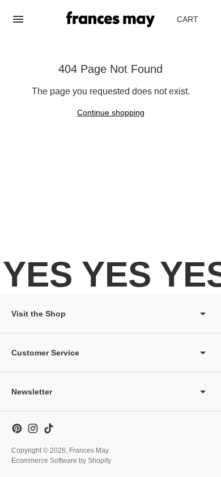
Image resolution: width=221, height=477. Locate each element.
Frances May (88, 450)
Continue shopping (110, 112)
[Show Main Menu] (18, 19)
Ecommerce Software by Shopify (61, 461)
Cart (194, 22)
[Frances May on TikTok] (48, 428)
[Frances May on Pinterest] (17, 428)
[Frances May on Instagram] (33, 428)
